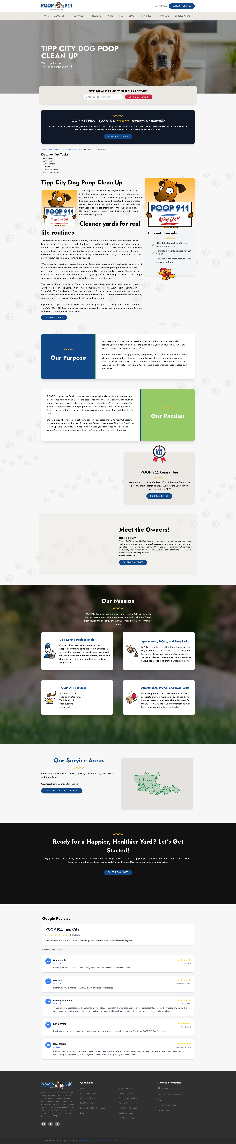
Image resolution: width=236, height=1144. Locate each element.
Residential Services (88, 1093)
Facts (110, 16)
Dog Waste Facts (87, 1103)
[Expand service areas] (192, 15)
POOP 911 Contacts (128, 1108)
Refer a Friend (125, 1103)
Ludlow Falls (54, 773)
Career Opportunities (128, 1098)
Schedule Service (159, 496)
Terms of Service (103, 1140)
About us (59, 16)
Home (46, 16)
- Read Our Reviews (50, 172)
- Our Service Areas (49, 169)
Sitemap (161, 1100)
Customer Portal (126, 1113)
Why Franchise (125, 1088)
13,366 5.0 (112, 120)
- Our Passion (47, 161)
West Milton (108, 773)
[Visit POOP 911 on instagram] (50, 1124)
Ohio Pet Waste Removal (70, 149)
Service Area (53, 149)
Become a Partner (126, 1093)
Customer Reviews (88, 1098)
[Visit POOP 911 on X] (57, 1124)
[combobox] (103, 97)
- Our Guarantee (48, 163)
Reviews (96, 16)
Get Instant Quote (138, 97)
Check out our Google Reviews (62, 790)
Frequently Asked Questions (92, 1108)
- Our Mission (47, 166)
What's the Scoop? (127, 1118)
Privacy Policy (164, 1110)
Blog (131, 16)
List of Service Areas (167, 1105)
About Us (84, 1088)
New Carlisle (68, 773)
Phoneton (91, 773)
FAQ (121, 16)
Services (78, 16)
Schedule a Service (133, 562)
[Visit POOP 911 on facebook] (43, 1124)
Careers (164, 16)
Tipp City (80, 773)
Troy (99, 773)
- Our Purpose (47, 158)
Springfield (51, 777)
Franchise (145, 16)
